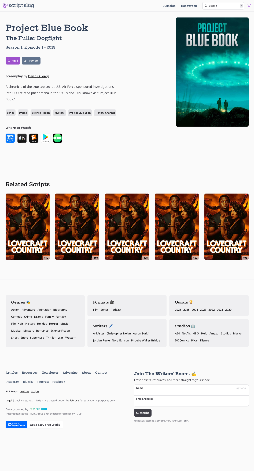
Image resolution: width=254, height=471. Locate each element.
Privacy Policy (181, 420)
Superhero (37, 338)
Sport (24, 338)
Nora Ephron (120, 340)
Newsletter (50, 372)
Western (70, 338)
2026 (178, 310)
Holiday (42, 324)
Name (191, 388)
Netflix (186, 333)
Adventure (28, 310)
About (86, 372)
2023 (203, 310)
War (60, 338)
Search (225, 5)
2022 (211, 310)
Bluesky (28, 382)
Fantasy (61, 317)
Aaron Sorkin (141, 333)
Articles (169, 6)
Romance (42, 331)
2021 (220, 310)
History (30, 324)
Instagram (13, 382)
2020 (228, 310)
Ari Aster (98, 333)
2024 (195, 310)
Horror (53, 324)
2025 (186, 310)
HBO (196, 333)
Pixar (194, 340)
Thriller (51, 338)
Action (15, 310)
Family (49, 317)
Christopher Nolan (118, 333)
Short (15, 338)
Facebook (58, 382)
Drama (23, 112)
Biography (60, 310)
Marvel (237, 333)
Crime (28, 317)
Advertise (70, 372)
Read (15, 61)
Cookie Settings (24, 400)
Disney (204, 340)
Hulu (204, 333)
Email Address (144, 398)
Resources (189, 6)
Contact (101, 372)
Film (95, 310)
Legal (9, 400)
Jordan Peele (101, 340)
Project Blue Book (80, 112)
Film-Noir (17, 324)
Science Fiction (41, 112)
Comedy (16, 317)
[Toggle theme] (249, 6)
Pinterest (43, 382)
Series (10, 112)
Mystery (59, 112)
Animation (44, 310)
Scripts (35, 391)
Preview (33, 61)
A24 (177, 333)
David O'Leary (38, 76)
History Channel (105, 112)
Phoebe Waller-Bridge (145, 340)
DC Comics (182, 340)
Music (64, 324)
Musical (16, 331)
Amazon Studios (220, 333)
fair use (74, 400)
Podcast (116, 310)
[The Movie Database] (38, 409)
